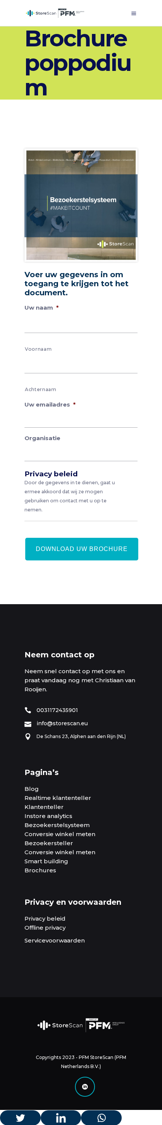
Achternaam (41, 389)
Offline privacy (45, 927)
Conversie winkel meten (59, 834)
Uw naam (41, 307)
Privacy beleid (45, 918)
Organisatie (42, 438)
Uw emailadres (50, 404)
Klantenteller (44, 806)
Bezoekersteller (48, 843)
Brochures (40, 870)
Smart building (46, 861)
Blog (31, 788)
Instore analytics (48, 816)
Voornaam (38, 349)
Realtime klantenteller (57, 797)
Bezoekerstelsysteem (57, 825)
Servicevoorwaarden (54, 940)
